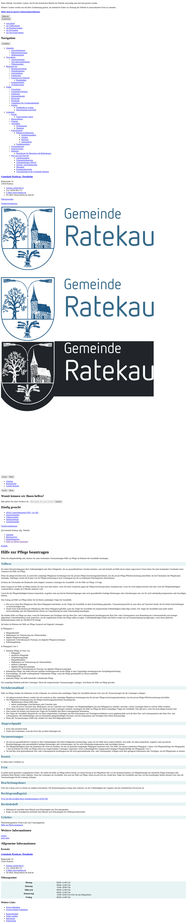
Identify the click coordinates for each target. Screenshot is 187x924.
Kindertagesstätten (28, 135)
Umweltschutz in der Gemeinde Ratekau (32, 172)
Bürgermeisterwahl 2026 (26, 110)
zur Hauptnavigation (14, 28)
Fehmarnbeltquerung (24, 160)
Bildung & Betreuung (25, 133)
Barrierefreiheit (12, 914)
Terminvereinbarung (9, 203)
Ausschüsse (16, 89)
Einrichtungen (17, 130)
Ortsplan (14, 121)
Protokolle (15, 101)
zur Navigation (12, 30)
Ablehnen (5, 16)
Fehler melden (12, 916)
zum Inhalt (10, 23)
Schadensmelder (17, 82)
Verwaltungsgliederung (20, 62)
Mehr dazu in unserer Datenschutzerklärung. (20, 12)
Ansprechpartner (18, 59)
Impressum (10, 918)
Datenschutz (11, 921)
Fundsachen (16, 75)
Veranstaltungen (17, 146)
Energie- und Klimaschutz (26, 165)
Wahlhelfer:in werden (25, 107)
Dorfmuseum (21, 126)
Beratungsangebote (19, 69)
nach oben (5, 838)
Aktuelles (10, 48)
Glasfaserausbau (22, 158)
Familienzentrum (23, 144)
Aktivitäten (15, 124)
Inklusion (15, 151)
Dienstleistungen (18, 71)
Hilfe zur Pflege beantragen (17, 541)
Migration (20, 167)
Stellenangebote (17, 55)
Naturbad (20, 128)
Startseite (9, 535)
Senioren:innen (17, 149)
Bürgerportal (11, 484)
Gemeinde (10, 112)
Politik (8, 87)
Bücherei (25, 140)
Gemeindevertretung (19, 91)
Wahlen (14, 105)
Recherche (15, 98)
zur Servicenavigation (15, 33)
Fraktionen (15, 94)
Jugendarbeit (26, 142)
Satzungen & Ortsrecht (20, 78)
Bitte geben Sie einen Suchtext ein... (15, 501)
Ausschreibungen (18, 50)
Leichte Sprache (12, 486)
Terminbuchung (17, 85)
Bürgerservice (11, 66)
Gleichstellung (17, 73)
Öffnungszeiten (17, 64)
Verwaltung (10, 57)
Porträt (14, 114)
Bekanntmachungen (19, 53)
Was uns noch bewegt (20, 156)
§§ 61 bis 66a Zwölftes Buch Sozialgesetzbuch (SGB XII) (24, 799)
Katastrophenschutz (24, 169)
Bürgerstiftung (17, 119)
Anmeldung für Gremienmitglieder (25, 103)
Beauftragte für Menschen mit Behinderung (33, 153)
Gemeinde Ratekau (17, 176)
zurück (3, 836)
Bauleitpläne (21, 80)
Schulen (24, 137)
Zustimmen (6, 19)
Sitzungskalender (18, 96)
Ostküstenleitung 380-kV (26, 162)
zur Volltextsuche (13, 26)
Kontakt (4, 546)
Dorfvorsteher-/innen (24, 117)
